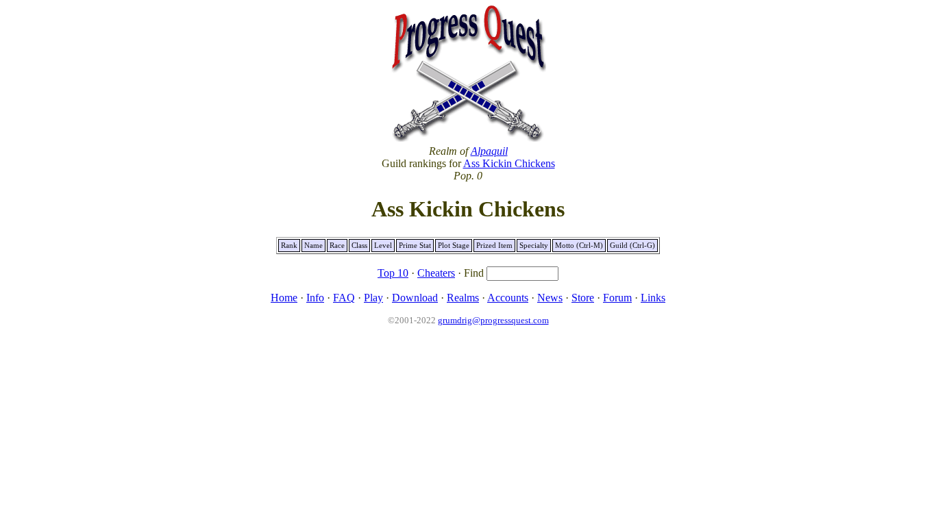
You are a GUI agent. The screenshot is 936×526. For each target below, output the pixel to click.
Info (315, 297)
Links (653, 297)
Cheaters (436, 273)
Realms (463, 297)
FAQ (344, 297)
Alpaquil (489, 151)
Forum (617, 297)
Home (284, 297)
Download (415, 297)
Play (373, 297)
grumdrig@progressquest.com (493, 320)
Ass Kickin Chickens (509, 163)
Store (582, 297)
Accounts (507, 297)
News (550, 297)
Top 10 (393, 273)
